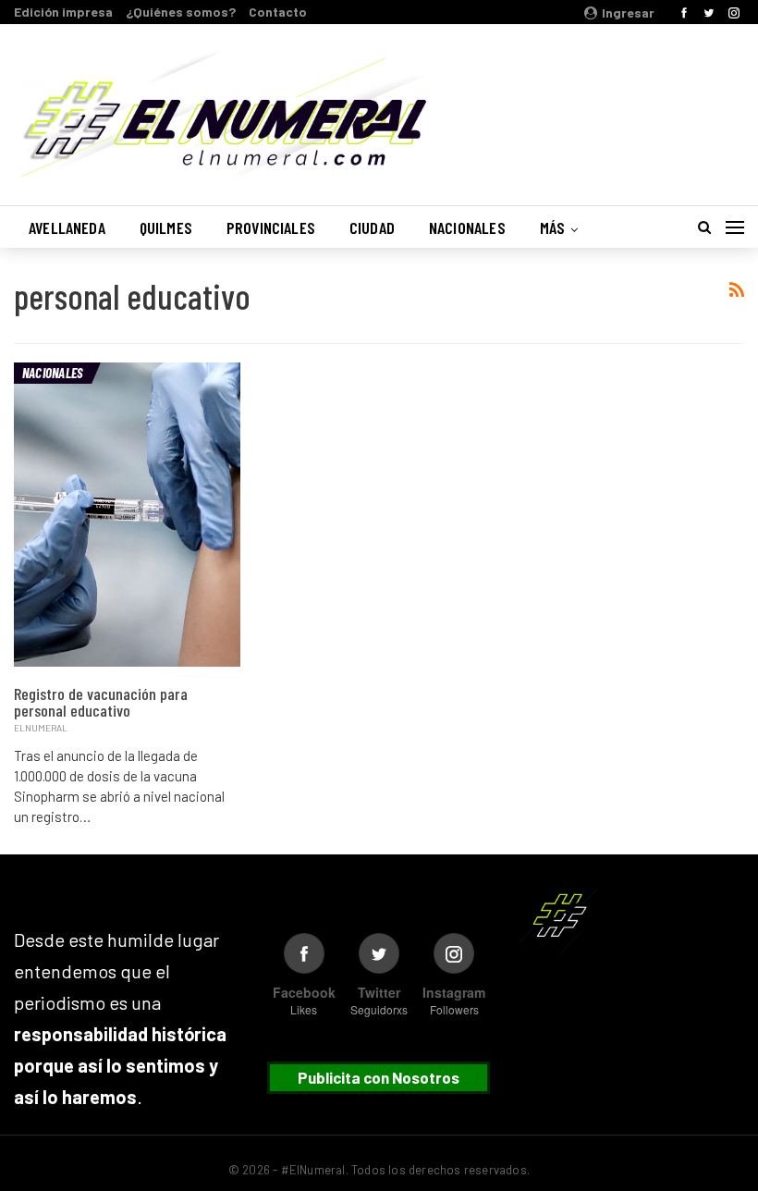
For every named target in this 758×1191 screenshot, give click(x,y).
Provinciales (270, 227)
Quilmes (166, 227)
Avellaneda (67, 227)
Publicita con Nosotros (378, 1077)
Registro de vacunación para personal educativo (101, 701)
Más (553, 227)
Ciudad (372, 227)
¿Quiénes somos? (181, 11)
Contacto (278, 11)
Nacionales (467, 227)
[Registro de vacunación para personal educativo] (127, 514)
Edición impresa (63, 11)
